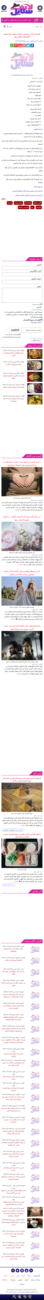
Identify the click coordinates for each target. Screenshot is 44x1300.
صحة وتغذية (18, 203)
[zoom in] (4, 26)
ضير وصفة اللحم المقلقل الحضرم (22, 191)
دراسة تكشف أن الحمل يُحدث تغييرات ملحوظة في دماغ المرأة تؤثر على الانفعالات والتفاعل (13, 1213)
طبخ (37, 26)
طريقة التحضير (37, 129)
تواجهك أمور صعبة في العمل (13, 960)
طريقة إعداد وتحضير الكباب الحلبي (13, 387)
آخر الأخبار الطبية (8, 885)
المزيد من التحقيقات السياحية (12, 830)
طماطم (38, 207)
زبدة (32, 207)
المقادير (39, 81)
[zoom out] (11, 26)
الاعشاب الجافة (24, 207)
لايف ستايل (37, 203)
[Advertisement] (22, 233)
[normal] (7, 26)
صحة (40, 26)
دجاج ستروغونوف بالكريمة (14, 364)
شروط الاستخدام (37, 309)
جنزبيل (9, 203)
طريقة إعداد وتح (37, 191)
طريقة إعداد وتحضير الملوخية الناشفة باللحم (28, 195)
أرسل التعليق (36, 340)
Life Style (28, 203)
